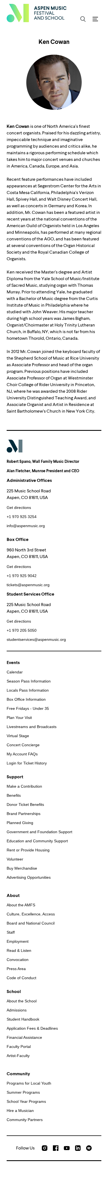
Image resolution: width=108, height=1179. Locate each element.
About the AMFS (21, 905)
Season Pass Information (29, 681)
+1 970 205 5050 (22, 630)
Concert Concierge (23, 745)
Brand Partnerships (23, 813)
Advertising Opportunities (29, 877)
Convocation (18, 959)
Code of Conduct (21, 978)
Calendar (15, 672)
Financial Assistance (24, 1037)
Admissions (17, 1010)
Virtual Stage (18, 736)
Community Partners (25, 1119)
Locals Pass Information (28, 690)
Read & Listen (19, 950)
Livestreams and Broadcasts (31, 726)
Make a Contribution (24, 786)
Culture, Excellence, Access (31, 914)
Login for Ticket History (27, 763)
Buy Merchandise (22, 868)
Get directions (19, 507)
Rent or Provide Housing (28, 850)
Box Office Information (26, 699)
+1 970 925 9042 (22, 575)
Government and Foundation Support (39, 832)
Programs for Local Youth (29, 1083)
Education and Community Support (37, 841)
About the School (22, 1001)
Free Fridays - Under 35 (28, 708)
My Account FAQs (22, 754)
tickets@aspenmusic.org (28, 585)
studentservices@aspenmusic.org (36, 639)
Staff (11, 932)
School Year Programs (26, 1101)
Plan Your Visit (19, 717)
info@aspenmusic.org (26, 526)
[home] (36, 13)
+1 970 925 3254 (22, 516)
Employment (18, 941)
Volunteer (15, 859)
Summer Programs (23, 1092)
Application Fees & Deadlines (32, 1028)
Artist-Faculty (18, 1055)
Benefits (14, 795)
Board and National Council (31, 923)
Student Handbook (23, 1019)
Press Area (16, 968)
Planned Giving (20, 822)
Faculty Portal (19, 1046)
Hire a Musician (20, 1110)
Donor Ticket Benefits (25, 804)
